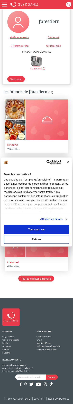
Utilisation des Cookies (46, 349)
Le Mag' (5, 343)
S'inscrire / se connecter (17, 399)
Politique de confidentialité (48, 346)
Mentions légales (43, 343)
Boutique (6, 346)
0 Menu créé (53, 45)
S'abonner (16, 79)
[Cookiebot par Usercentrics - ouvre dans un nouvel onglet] (46, 162)
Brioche (12, 145)
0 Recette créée (20, 45)
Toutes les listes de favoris (36, 278)
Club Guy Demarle (10, 339)
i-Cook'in (6, 352)
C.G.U (39, 339)
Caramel (13, 262)
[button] (4, 4)
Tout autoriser (36, 229)
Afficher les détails (51, 219)
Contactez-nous (43, 336)
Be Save (5, 349)
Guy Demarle (8, 336)
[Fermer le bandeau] (68, 162)
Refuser (36, 239)
